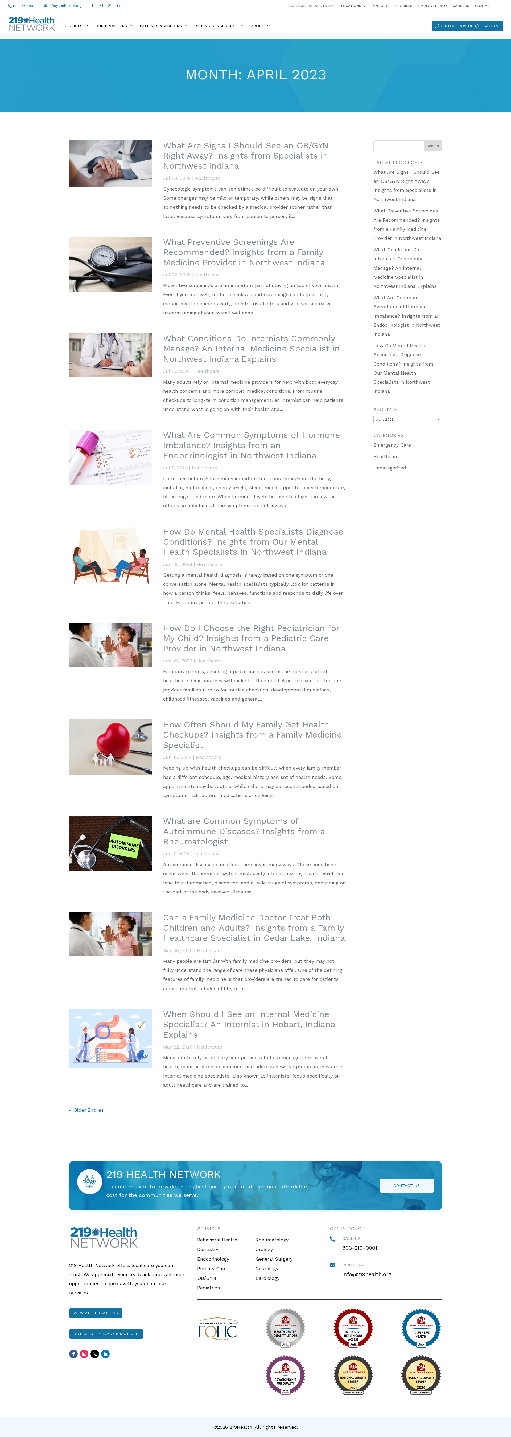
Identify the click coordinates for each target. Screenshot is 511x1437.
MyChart (380, 6)
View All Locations (95, 1313)
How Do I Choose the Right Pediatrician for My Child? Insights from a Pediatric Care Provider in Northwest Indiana (251, 638)
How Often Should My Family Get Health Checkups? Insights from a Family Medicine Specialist (252, 734)
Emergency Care (392, 445)
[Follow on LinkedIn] (118, 5)
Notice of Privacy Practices (106, 1333)
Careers (461, 6)
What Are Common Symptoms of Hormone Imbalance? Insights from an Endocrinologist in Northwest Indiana (251, 445)
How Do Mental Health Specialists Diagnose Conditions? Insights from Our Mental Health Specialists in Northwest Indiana (253, 542)
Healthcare (207, 178)
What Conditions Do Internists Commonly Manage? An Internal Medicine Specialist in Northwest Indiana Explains (251, 348)
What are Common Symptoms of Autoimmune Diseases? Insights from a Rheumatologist (244, 831)
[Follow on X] (109, 5)
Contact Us (407, 1185)
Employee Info (432, 6)
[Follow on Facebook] (92, 5)
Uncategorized (389, 468)
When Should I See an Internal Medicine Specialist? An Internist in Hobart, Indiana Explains (249, 1024)
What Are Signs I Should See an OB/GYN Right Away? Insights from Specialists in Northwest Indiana (246, 155)
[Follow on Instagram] (101, 5)
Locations (351, 6)
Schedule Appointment (312, 6)
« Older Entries (86, 1110)
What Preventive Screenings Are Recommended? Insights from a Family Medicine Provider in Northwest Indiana (244, 252)
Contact (483, 6)
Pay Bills (403, 6)
